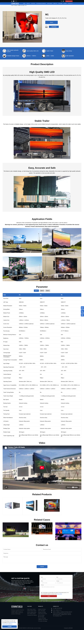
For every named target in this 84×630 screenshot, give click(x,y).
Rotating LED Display (42, 612)
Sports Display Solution (31, 613)
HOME (24, 3)
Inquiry (51, 22)
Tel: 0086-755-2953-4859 (57, 608)
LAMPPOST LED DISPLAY (43, 619)
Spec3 (47, 290)
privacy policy (13, 622)
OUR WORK (60, 3)
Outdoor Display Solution (31, 610)
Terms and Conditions (7, 623)
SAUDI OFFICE (49, 3)
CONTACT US (70, 3)
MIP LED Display (41, 616)
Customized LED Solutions (32, 615)
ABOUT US (55, 3)
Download (54, 26)
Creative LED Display (42, 618)
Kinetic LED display (41, 610)
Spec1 (36, 290)
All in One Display (41, 615)
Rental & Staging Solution (31, 612)
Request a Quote (69, 1)
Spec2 (42, 290)
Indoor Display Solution (31, 609)
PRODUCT (28, 3)
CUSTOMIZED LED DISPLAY (41, 3)
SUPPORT (65, 3)
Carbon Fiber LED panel (42, 613)
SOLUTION (33, 3)
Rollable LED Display (42, 609)
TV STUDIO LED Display (42, 621)
